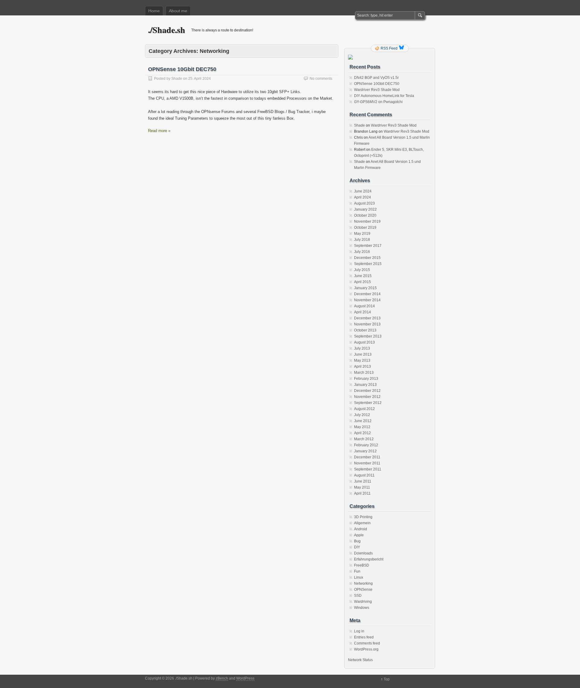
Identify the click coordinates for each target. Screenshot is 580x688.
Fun (357, 571)
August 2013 (364, 342)
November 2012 (367, 397)
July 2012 (362, 415)
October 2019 (365, 227)
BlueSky (402, 48)
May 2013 (362, 360)
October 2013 (365, 330)
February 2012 (366, 445)
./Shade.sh (166, 30)
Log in (359, 631)
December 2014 (367, 294)
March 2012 (364, 439)
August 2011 (364, 475)
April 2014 (362, 312)
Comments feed (367, 643)
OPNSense (363, 589)
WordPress (245, 678)
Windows (361, 608)
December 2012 (367, 391)
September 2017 (368, 246)
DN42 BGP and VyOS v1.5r (376, 78)
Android (360, 529)
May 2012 (362, 427)
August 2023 (364, 203)
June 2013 (363, 354)
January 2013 (365, 385)
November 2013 (367, 324)
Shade (176, 78)
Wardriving (363, 601)
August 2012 (364, 409)
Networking (363, 583)
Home (154, 10)
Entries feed (364, 637)
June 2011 (362, 481)
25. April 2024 (199, 78)
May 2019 (362, 233)
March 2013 (364, 372)
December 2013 (367, 318)
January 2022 (365, 209)
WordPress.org (366, 649)
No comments (321, 78)
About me (178, 10)
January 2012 (365, 451)
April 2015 (362, 282)
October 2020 (365, 215)
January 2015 (365, 288)
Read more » (159, 130)
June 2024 (363, 191)
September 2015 (368, 264)
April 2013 (362, 366)
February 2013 (366, 378)
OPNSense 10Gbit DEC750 (182, 69)
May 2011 (362, 487)
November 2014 (367, 300)
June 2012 (363, 421)
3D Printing (363, 517)
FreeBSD (361, 565)
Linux (358, 577)
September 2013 (368, 336)
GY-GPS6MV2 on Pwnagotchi (378, 102)
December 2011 (367, 457)
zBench (222, 678)
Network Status (360, 660)
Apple (359, 535)
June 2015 (363, 276)
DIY (357, 547)
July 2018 (362, 239)
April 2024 (362, 197)
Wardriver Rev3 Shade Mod (377, 90)
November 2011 (367, 463)
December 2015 (367, 258)
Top (387, 679)
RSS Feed (389, 48)
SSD (358, 595)
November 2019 (367, 221)
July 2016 (362, 252)
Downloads (363, 553)
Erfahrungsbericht (368, 559)
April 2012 (362, 433)
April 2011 (362, 493)
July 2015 (362, 270)
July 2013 (362, 348)
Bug (357, 541)
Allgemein (362, 523)
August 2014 (364, 306)
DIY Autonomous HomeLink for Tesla (384, 96)
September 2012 (368, 403)
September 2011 (367, 469)
